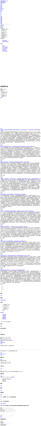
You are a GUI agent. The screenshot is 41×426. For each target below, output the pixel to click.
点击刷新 (10, 350)
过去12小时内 (5, 47)
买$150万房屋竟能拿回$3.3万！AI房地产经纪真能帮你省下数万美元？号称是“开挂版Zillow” (17, 146)
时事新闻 (7, 304)
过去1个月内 (5, 51)
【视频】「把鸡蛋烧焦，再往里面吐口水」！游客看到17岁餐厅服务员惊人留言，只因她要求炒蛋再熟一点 (20, 178)
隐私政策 (4, 317)
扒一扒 (4, 31)
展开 (1, 97)
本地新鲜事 (4, 34)
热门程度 (4, 300)
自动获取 (12, 377)
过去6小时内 (5, 46)
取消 (3, 312)
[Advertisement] (20, 105)
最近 (3, 45)
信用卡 (3, 33)
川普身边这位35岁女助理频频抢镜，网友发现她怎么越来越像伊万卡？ (13, 241)
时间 (1, 300)
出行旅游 (4, 37)
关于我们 (4, 314)
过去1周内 (4, 50)
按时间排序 (5, 40)
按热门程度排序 (6, 41)
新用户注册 (2, 342)
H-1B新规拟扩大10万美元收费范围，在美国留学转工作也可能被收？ (13, 194)
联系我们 (4, 315)
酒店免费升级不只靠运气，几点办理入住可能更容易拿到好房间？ (12, 270)
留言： (1, 415)
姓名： (1, 407)
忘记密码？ (10, 340)
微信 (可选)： (2, 411)
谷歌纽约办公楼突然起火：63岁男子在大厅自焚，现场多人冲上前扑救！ (14, 226)
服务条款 (4, 318)
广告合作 (4, 316)
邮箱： (1, 408)
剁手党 (4, 30)
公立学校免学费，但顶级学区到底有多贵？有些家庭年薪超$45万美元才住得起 (15, 255)
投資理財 (4, 32)
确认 (1, 312)
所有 (2, 27)
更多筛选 (2, 25)
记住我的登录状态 (4, 340)
